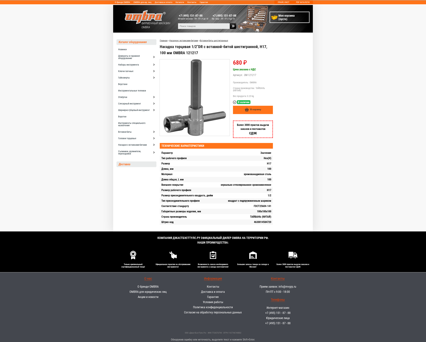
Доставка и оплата (163, 2)
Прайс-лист (283, 2)
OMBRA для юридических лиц (148, 291)
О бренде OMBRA (122, 2)
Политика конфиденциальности (213, 307)
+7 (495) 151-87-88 (191, 15)
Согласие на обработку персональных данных (213, 312)
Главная (164, 40)
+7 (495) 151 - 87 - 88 (278, 313)
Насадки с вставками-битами (183, 40)
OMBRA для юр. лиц (142, 2)
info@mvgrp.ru (287, 286)
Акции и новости (148, 297)
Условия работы (213, 302)
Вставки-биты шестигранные (214, 40)
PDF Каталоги (303, 2)
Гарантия (204, 2)
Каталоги (180, 2)
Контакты (191, 2)
